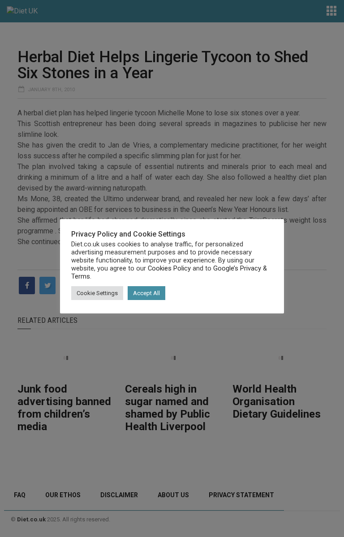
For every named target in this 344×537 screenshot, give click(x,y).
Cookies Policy (169, 268)
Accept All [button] (146, 293)
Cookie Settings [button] (97, 293)
